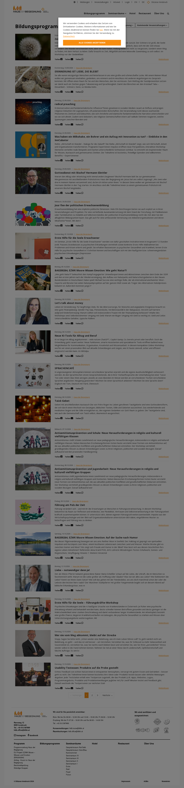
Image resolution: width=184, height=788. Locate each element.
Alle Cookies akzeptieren (92, 42)
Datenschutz (69, 36)
